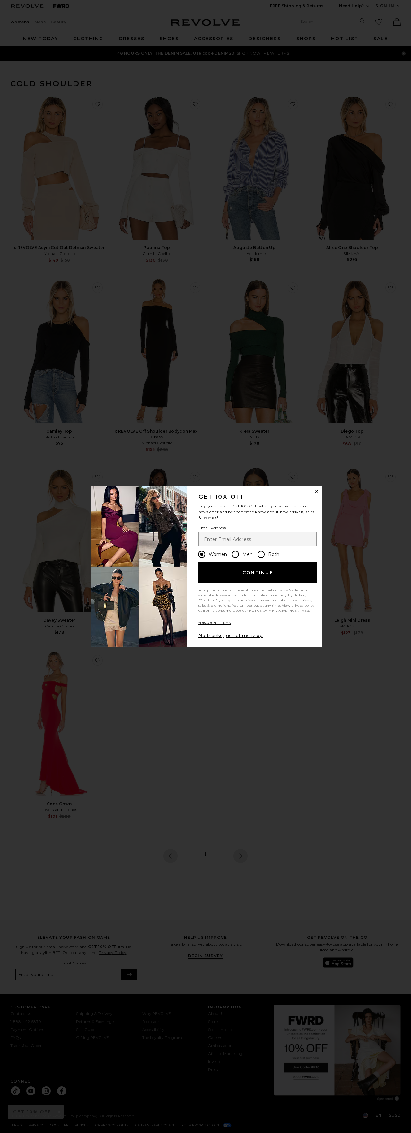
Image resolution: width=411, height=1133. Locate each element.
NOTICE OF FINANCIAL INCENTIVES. (279, 611)
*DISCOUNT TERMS (214, 623)
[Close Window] (316, 491)
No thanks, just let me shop (230, 635)
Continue (257, 572)
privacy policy (302, 605)
